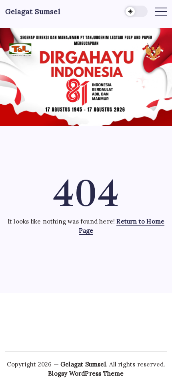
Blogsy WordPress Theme (86, 373)
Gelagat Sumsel (32, 11)
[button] (136, 11)
